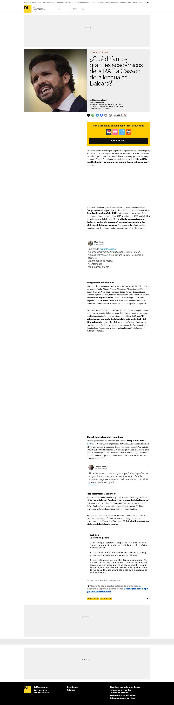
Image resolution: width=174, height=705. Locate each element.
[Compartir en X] (88, 115)
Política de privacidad (120, 690)
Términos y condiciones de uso (125, 687)
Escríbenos (72, 687)
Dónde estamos (41, 693)
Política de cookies (119, 693)
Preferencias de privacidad (123, 696)
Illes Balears (106, 599)
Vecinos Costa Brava (65, 2)
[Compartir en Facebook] (101, 115)
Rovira (90, 444)
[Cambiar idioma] (75, 9)
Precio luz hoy (125, 2)
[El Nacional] (27, 9)
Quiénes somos (41, 687)
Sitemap (71, 690)
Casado (135, 518)
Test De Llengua (49, 2)
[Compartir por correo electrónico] (105, 115)
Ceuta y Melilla (112, 2)
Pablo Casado (93, 599)
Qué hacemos (40, 690)
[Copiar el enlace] (110, 115)
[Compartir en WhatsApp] (92, 115)
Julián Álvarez (137, 2)
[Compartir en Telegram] (97, 115)
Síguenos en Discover (32, 2)
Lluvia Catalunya (98, 2)
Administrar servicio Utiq (122, 698)
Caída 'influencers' (82, 2)
